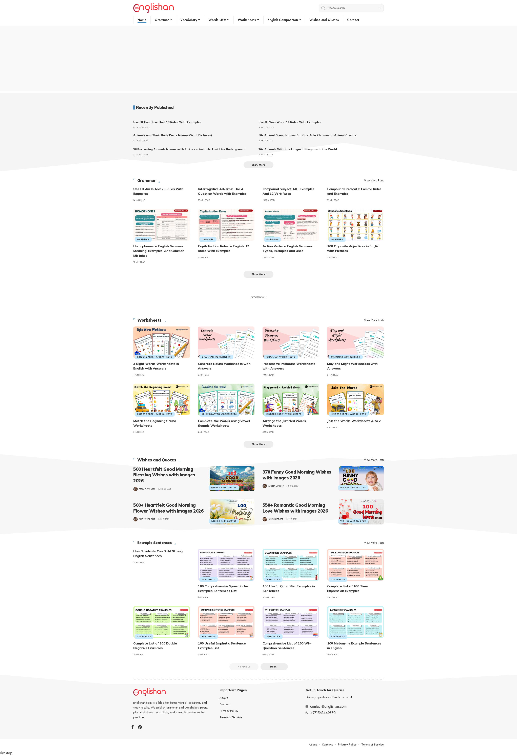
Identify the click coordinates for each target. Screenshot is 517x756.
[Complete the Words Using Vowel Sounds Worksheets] (226, 399)
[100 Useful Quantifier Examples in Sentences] (291, 565)
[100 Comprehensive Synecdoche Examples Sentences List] (226, 565)
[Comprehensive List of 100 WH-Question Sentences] (291, 622)
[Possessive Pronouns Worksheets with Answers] (291, 342)
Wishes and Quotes (156, 460)
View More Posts (374, 180)
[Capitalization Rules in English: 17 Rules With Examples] (226, 225)
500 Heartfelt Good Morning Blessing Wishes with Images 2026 (164, 474)
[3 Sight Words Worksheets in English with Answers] (161, 342)
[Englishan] (153, 8)
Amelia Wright (147, 488)
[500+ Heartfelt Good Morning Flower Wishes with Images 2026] (232, 511)
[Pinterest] (140, 727)
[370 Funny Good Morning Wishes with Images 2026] (361, 478)
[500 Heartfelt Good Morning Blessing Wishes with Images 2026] (232, 478)
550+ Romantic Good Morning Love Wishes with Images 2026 (295, 508)
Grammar (146, 181)
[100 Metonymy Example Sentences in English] (355, 622)
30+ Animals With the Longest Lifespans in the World (297, 149)
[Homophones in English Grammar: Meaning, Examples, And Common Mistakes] (161, 225)
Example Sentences (154, 542)
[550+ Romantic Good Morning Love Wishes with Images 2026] (361, 511)
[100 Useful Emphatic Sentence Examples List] (226, 622)
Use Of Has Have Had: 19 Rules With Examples (167, 122)
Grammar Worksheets (216, 356)
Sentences (208, 579)
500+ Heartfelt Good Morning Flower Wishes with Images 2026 (168, 508)
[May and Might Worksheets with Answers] (355, 342)
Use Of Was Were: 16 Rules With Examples (289, 122)
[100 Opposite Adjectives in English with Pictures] (355, 225)
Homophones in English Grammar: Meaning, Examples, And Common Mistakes (159, 250)
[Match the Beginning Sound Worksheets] (161, 399)
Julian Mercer (275, 519)
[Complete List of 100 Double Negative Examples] (161, 622)
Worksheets (149, 320)
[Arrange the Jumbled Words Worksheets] (291, 399)
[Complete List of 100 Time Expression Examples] (355, 565)
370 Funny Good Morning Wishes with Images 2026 (297, 475)
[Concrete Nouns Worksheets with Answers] (226, 342)
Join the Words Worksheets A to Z (354, 421)
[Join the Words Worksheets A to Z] (355, 399)
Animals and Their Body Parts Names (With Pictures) (172, 135)
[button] (258, 164)
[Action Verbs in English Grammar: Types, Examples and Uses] (291, 225)
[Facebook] (132, 727)
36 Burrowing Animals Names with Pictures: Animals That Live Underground (189, 149)
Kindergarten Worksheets (154, 356)
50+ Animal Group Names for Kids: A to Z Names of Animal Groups (307, 135)
